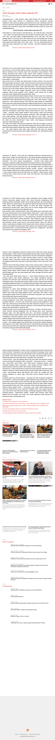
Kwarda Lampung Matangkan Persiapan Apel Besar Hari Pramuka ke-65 (29, 603)
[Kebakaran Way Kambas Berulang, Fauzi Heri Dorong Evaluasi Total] (6, 560)
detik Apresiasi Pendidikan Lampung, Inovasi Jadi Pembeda (26, 545)
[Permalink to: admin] (4, 16)
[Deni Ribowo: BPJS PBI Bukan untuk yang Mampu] (10, 428)
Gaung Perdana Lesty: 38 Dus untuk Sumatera (14, 411)
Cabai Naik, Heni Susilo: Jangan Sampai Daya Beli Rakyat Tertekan (28, 622)
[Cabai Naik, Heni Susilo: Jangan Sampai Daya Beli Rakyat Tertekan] (6, 624)
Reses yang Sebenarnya (31, 1)
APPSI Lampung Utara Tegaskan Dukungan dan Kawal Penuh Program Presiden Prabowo (31, 579)
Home (16, 734)
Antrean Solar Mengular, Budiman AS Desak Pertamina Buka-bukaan (20, 409)
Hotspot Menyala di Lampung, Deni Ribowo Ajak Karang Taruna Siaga (29, 552)
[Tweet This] (43, 418)
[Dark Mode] (49, 4)
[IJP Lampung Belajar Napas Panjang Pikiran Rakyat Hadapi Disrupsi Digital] (44, 444)
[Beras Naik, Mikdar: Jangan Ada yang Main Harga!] (6, 610)
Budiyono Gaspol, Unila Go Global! (20, 616)
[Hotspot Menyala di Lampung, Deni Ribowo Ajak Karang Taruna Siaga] (6, 553)
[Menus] (3, 4)
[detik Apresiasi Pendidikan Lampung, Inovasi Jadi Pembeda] (6, 546)
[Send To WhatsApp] (51, 418)
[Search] (51, 4)
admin (7, 15)
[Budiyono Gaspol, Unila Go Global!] (6, 617)
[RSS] (28, 730)
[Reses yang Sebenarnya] (6, 597)
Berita (4, 10)
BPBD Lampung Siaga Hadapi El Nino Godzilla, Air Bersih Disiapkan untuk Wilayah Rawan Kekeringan (25, 406)
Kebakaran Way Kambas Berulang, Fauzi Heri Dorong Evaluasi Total (28, 558)
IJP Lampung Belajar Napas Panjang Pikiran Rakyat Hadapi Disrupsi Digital (22, 413)
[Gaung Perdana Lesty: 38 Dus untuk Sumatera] (27, 444)
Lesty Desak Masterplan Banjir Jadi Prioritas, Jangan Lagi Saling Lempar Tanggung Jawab (26, 403)
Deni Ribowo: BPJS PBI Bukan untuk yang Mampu (15, 401)
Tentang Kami (23, 734)
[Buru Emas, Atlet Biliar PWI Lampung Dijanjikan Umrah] (6, 573)
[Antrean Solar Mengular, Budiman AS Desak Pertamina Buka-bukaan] (10, 444)
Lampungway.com (11, 4)
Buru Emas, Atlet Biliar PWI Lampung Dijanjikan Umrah (24, 572)
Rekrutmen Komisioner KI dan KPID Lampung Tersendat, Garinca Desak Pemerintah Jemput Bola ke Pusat (29, 566)
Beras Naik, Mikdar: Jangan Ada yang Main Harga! (24, 609)
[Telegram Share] (48, 418)
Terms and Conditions (34, 734)
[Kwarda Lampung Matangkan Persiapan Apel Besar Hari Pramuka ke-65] (6, 604)
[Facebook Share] (40, 418)
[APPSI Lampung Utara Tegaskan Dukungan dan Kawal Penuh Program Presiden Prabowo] (6, 579)
